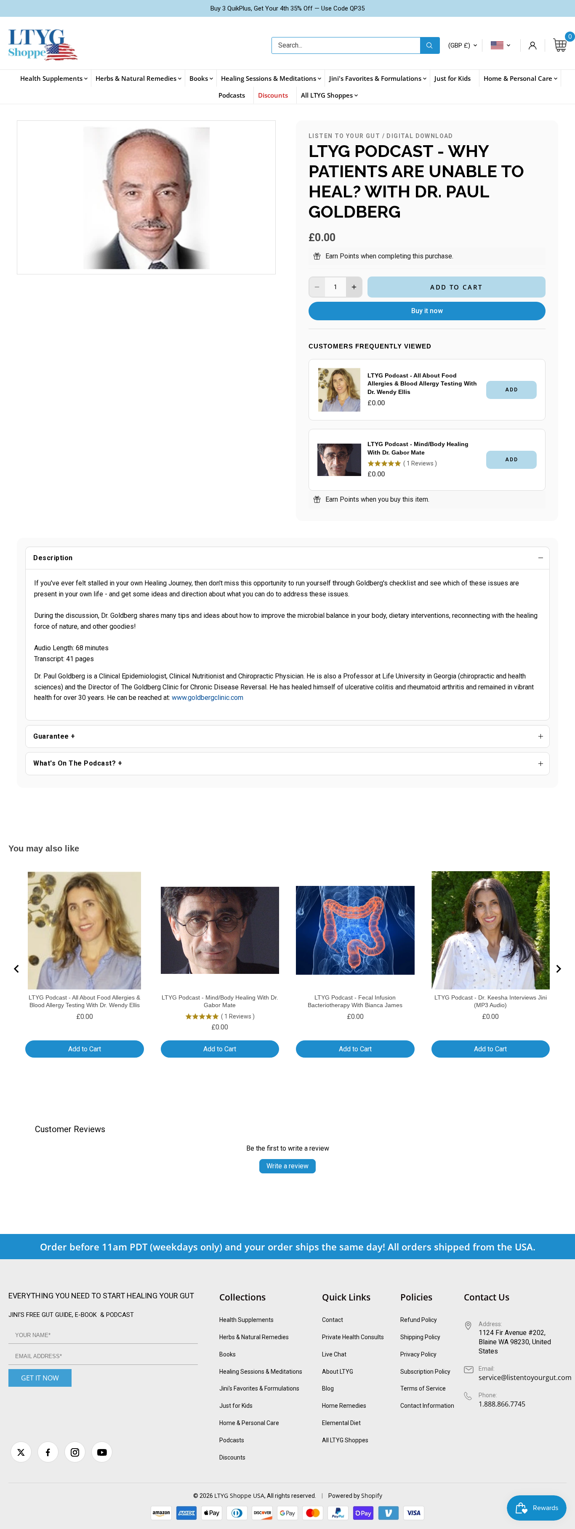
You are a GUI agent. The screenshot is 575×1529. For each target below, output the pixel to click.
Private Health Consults (353, 1337)
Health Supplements (246, 1319)
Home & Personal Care (249, 1423)
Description (53, 558)
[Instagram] (74, 1452)
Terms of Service (423, 1388)
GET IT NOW (40, 1378)
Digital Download (419, 136)
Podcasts (231, 1440)
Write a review (287, 1166)
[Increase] (354, 287)
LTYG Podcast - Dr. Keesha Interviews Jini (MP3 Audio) (490, 1001)
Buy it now (427, 311)
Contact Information (427, 1405)
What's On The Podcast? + (77, 763)
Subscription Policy (425, 1371)
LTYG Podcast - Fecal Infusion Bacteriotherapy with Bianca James (355, 1001)
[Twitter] (21, 1452)
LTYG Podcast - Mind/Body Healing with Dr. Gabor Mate (418, 448)
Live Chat (334, 1354)
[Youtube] (101, 1452)
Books (227, 1354)
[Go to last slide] (16, 968)
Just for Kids (236, 1405)
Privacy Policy (418, 1354)
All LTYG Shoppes (345, 1440)
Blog (328, 1388)
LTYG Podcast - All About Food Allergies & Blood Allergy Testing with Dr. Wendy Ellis (422, 383)
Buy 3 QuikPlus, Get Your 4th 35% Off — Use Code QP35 (287, 8)
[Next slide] (558, 968)
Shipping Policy (420, 1337)
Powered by (344, 1495)
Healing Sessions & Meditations (260, 1371)
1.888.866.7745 (502, 1404)
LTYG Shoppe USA (239, 1496)
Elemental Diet (341, 1423)
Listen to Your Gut (344, 136)
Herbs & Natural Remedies (254, 1337)
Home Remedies (344, 1405)
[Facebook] (48, 1452)
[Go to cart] (560, 45)
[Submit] (429, 45)
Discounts (232, 1457)
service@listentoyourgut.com (525, 1377)
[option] (146, 197)
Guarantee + (54, 736)
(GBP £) (459, 45)
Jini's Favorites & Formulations (259, 1388)
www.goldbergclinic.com (207, 698)
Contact (332, 1319)
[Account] (532, 45)
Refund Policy (418, 1319)
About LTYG (337, 1371)
